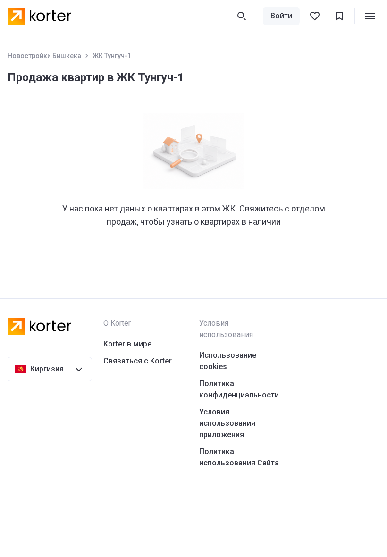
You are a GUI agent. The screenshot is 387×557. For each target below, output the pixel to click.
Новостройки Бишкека (44, 55)
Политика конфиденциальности (239, 389)
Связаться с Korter (137, 360)
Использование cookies (227, 361)
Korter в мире (127, 343)
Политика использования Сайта (239, 457)
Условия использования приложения (227, 423)
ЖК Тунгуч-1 (112, 55)
